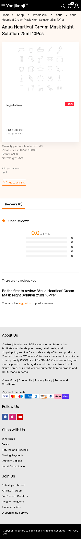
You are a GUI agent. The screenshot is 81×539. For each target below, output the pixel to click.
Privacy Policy (43, 380)
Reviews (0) (13, 204)
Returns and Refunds (15, 449)
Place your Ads (11, 507)
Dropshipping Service (15, 512)
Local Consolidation (14, 466)
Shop (20, 15)
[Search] (62, 6)
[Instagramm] (12, 417)
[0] (69, 6)
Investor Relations (13, 501)
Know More (9, 380)
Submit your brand (13, 485)
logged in (25, 303)
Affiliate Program (12, 490)
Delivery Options (12, 460)
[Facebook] (5, 417)
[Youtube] (20, 417)
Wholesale (40, 15)
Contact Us (25, 380)
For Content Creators (15, 496)
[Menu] (3, 6)
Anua (59, 15)
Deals (5, 444)
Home (6, 15)
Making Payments (13, 455)
